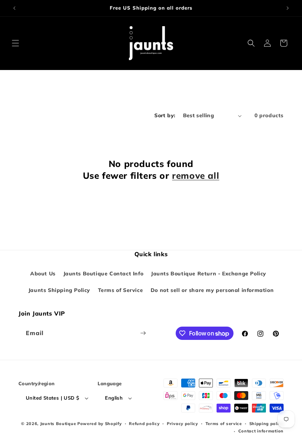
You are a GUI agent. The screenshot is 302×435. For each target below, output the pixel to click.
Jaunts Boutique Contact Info (103, 273)
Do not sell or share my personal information (212, 290)
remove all (195, 175)
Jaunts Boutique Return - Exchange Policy (208, 273)
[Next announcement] (288, 8)
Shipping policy (266, 423)
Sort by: (164, 115)
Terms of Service (120, 290)
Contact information (261, 431)
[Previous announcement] (14, 8)
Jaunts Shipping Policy (59, 290)
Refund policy (144, 423)
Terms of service (224, 423)
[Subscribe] (143, 333)
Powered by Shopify (99, 423)
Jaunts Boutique (58, 423)
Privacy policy (182, 423)
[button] (15, 43)
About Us (43, 273)
